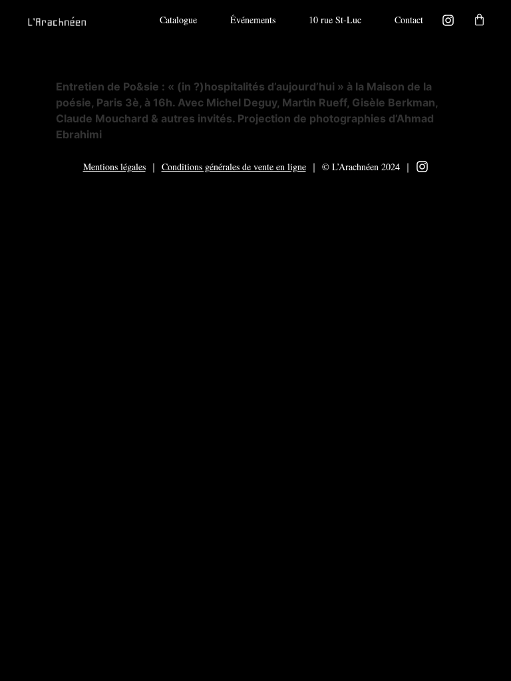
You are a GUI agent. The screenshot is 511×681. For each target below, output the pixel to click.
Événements (252, 19)
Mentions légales (114, 166)
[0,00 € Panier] (479, 19)
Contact (409, 19)
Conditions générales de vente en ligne (234, 166)
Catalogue (178, 19)
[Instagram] (448, 20)
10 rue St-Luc (335, 19)
